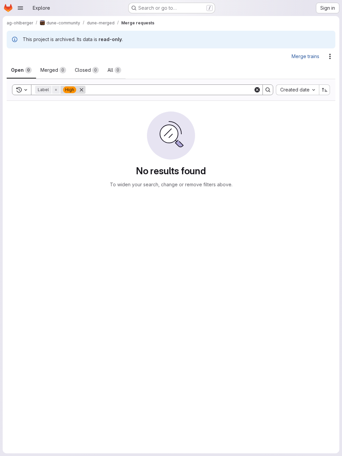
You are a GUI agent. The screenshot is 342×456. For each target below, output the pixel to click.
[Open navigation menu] (20, 8)
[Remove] (81, 90)
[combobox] (297, 89)
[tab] (21, 70)
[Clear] (257, 90)
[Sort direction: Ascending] (324, 89)
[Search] (268, 89)
